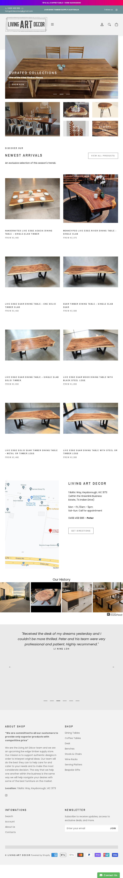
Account (10, 821)
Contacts (10, 832)
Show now (18, 84)
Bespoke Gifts (72, 769)
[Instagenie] (114, 614)
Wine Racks (71, 759)
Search (9, 816)
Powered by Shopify (40, 855)
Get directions (81, 531)
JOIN (113, 828)
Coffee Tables (73, 738)
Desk (67, 743)
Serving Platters (73, 764)
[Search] (109, 24)
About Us (10, 826)
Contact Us (109, 875)
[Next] (113, 67)
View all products (103, 155)
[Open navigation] (52, 24)
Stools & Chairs (73, 754)
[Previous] (10, 67)
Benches (69, 748)
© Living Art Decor (18, 855)
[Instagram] (117, 9)
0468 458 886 (14, 8)
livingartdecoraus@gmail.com (19, 11)
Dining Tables (72, 732)
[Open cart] (116, 24)
